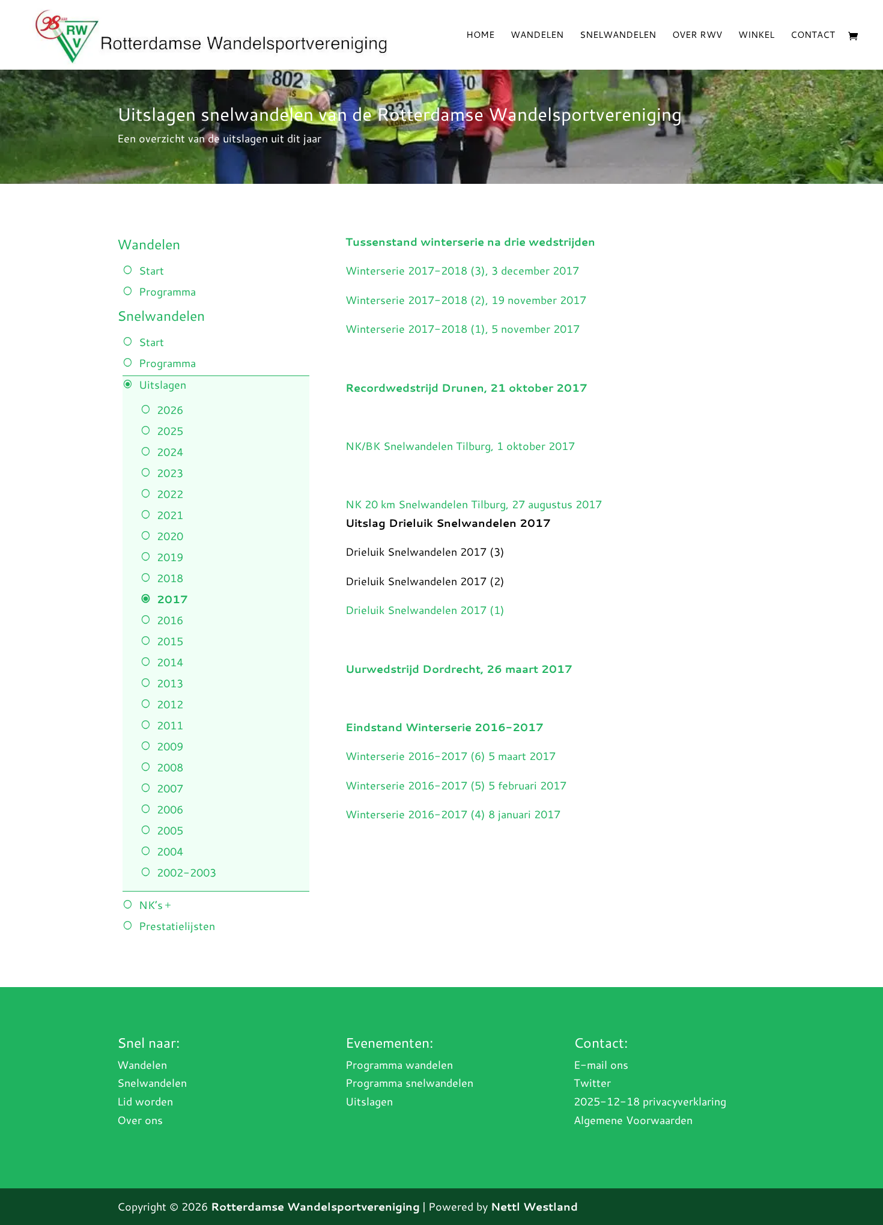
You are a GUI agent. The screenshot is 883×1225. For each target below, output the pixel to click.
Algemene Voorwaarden (633, 1120)
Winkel (756, 36)
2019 (170, 557)
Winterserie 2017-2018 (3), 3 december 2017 (462, 270)
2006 (170, 809)
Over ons (140, 1120)
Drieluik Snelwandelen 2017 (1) (425, 610)
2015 (170, 641)
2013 (170, 683)
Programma (167, 291)
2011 (170, 725)
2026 (170, 410)
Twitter (592, 1082)
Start (151, 270)
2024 (170, 452)
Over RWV (697, 36)
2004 (170, 851)
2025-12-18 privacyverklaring (650, 1101)
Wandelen (537, 36)
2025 (170, 431)
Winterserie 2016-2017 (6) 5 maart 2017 (450, 756)
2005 (170, 830)
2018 (170, 578)
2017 (172, 599)
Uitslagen (162, 384)
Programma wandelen (399, 1064)
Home (480, 36)
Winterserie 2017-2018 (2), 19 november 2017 (465, 300)
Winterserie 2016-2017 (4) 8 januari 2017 (452, 814)
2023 (170, 473)
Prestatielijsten (177, 926)
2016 (170, 620)
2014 (170, 662)
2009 (170, 746)
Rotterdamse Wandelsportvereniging (315, 1206)
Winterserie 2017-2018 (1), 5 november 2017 (462, 328)
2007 (170, 788)
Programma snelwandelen (409, 1082)
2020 (170, 536)
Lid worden (145, 1101)
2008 (170, 767)
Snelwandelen (618, 36)
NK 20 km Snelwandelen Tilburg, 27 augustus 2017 (473, 504)
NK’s (151, 905)
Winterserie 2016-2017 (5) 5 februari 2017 (455, 785)
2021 (170, 515)
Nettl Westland (534, 1206)
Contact (812, 36)
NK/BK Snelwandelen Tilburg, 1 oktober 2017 (460, 446)
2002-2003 (186, 872)
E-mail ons (601, 1064)
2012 (170, 704)
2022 (170, 494)
